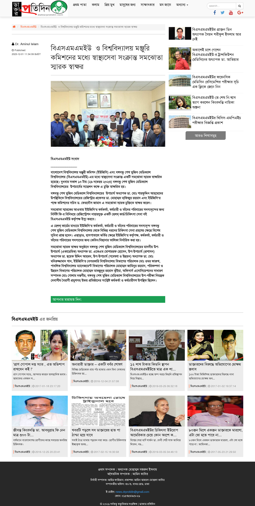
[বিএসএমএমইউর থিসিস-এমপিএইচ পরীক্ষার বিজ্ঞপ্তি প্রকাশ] (205, 127)
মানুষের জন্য (128, 4)
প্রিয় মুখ (109, 4)
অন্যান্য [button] (181, 4)
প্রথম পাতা (80, 4)
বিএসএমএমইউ (28, 27)
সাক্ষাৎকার (147, 4)
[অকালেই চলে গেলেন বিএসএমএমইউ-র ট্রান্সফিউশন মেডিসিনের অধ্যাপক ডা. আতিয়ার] (205, 69)
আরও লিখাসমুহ (205, 135)
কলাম (95, 4)
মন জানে (165, 4)
